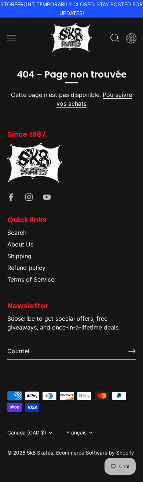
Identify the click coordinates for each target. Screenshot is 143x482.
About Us (20, 244)
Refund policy (26, 267)
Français (76, 433)
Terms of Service (30, 279)
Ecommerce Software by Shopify (95, 453)
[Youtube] (47, 196)
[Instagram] (29, 196)
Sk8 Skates (40, 453)
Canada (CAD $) (26, 433)
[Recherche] (115, 39)
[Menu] (12, 38)
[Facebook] (11, 196)
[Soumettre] (132, 351)
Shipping (19, 256)
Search (16, 232)
